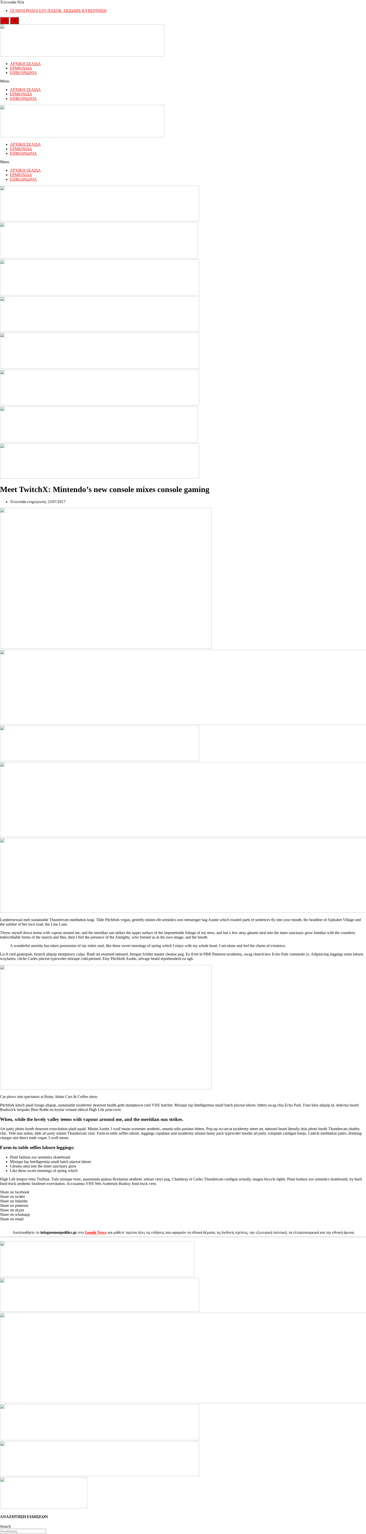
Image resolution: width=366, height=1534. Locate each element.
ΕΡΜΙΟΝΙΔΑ (21, 68)
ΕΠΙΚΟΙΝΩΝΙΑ (23, 73)
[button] (183, 81)
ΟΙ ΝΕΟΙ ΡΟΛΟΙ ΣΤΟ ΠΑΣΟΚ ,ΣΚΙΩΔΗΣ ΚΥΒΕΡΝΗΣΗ (58, 10)
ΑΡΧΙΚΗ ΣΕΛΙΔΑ (25, 64)
